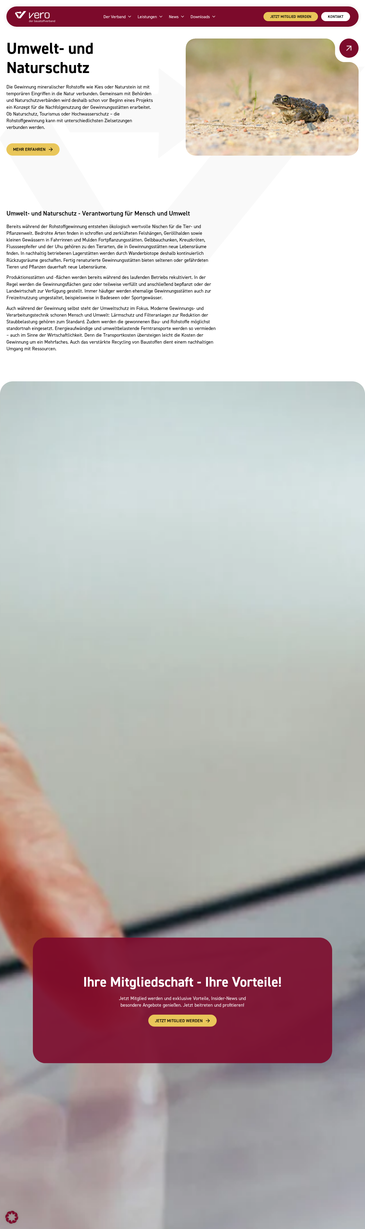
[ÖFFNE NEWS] (182, 16)
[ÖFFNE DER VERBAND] (129, 16)
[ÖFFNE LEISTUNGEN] (160, 16)
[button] (12, 1217)
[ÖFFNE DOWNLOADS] (213, 16)
